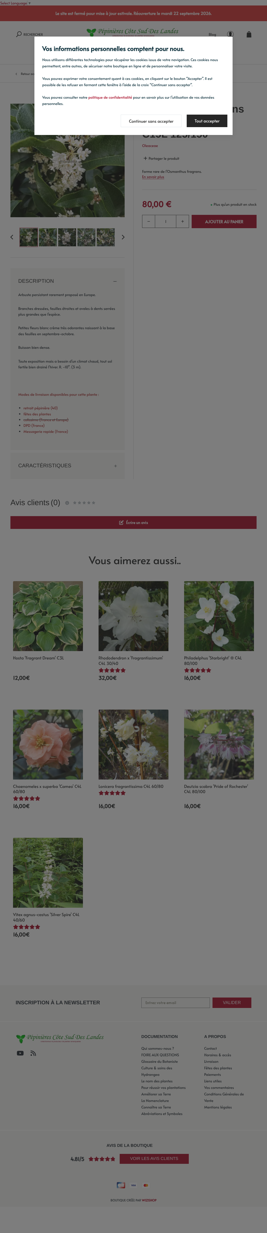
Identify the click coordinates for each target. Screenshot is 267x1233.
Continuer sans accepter (151, 121)
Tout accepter (207, 121)
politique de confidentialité (110, 97)
